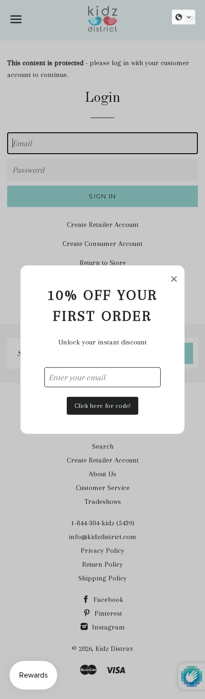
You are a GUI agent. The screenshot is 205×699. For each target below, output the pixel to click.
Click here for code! (102, 405)
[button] (183, 17)
